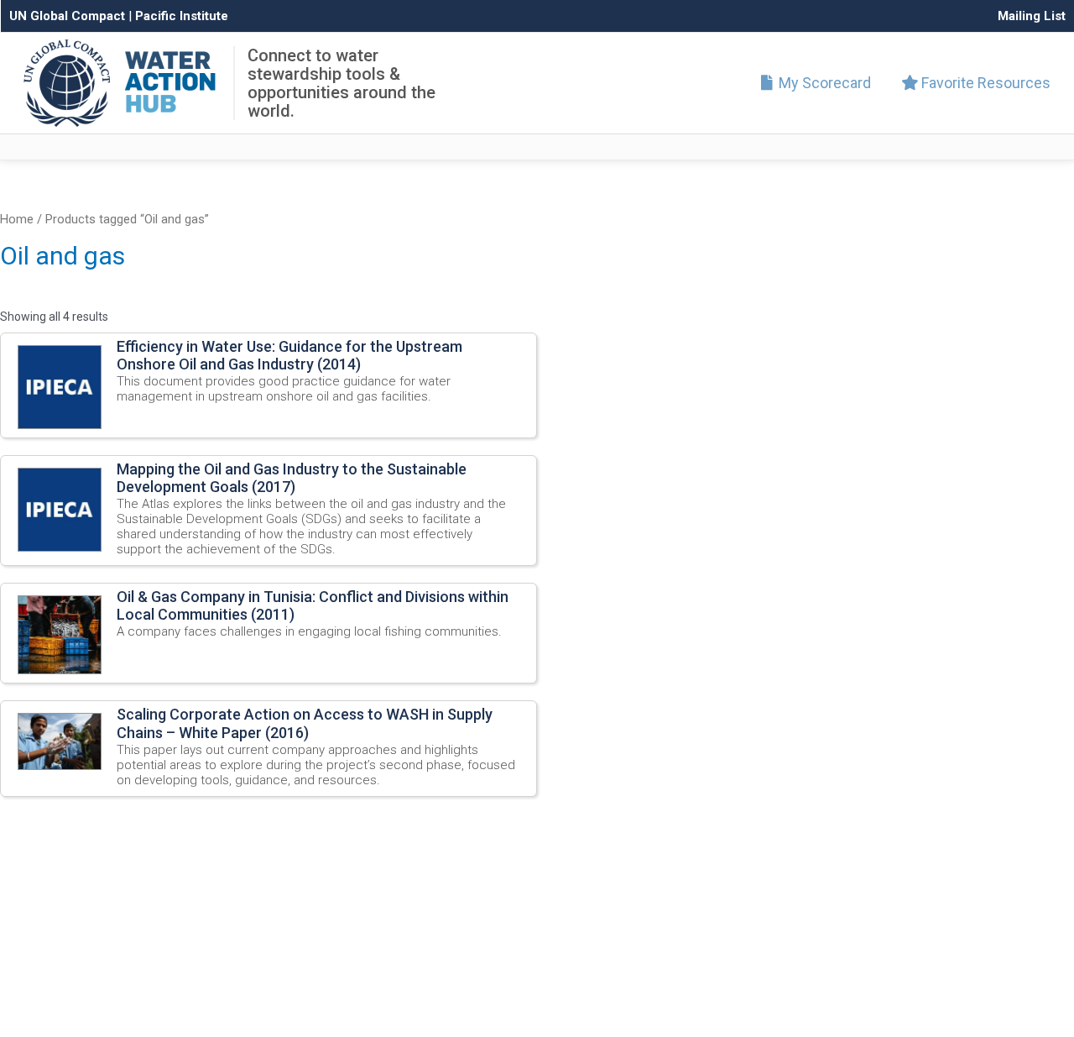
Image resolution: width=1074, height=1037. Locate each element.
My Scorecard (823, 83)
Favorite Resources (984, 83)
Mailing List (1032, 16)
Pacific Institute (181, 16)
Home (17, 219)
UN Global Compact (67, 16)
